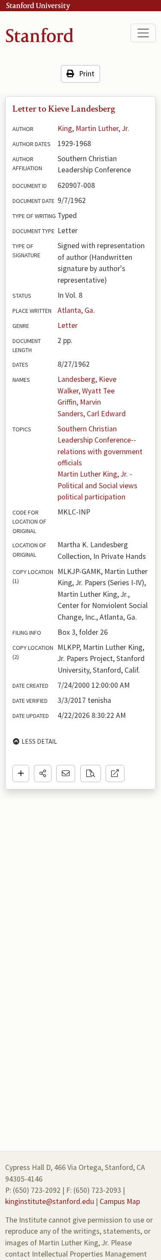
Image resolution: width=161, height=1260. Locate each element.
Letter (68, 325)
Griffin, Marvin (79, 402)
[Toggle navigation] (143, 33)
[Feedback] (65, 773)
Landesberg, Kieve (87, 379)
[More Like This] (90, 773)
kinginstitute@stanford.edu (49, 1201)
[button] (43, 773)
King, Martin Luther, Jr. (93, 128)
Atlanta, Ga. (76, 310)
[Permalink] (115, 773)
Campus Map (120, 1201)
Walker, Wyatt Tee (86, 391)
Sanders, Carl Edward (92, 413)
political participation (91, 497)
